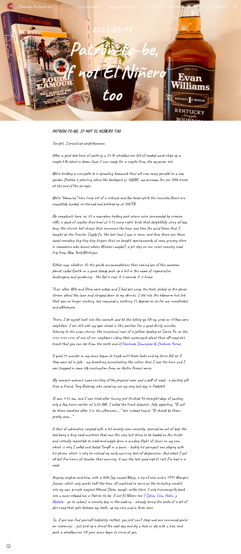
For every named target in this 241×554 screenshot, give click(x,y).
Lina (160, 495)
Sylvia (150, 495)
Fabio (169, 495)
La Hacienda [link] (88, 6)
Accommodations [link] (120, 6)
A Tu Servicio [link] (153, 6)
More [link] (218, 6)
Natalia (57, 501)
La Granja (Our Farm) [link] (186, 6)
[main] (111, 60)
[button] (235, 6)
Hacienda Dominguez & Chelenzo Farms (151, 344)
